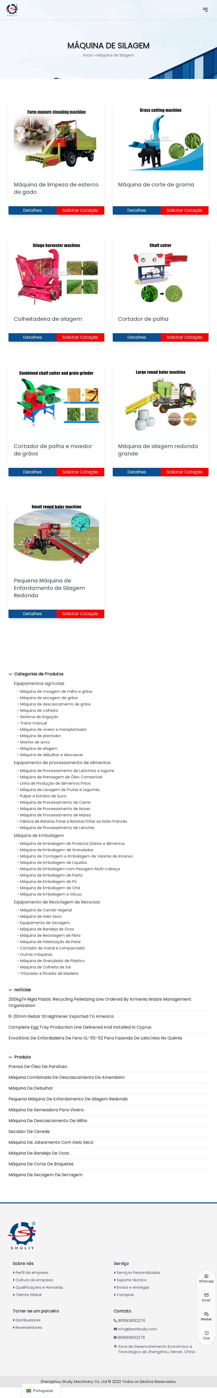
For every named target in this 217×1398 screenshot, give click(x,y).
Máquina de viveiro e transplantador (53, 729)
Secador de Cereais (29, 1131)
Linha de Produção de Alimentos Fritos (55, 783)
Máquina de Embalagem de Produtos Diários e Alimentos (72, 843)
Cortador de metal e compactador (52, 948)
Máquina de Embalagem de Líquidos (53, 862)
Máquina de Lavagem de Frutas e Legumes (60, 789)
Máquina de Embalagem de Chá (50, 888)
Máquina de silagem (38, 748)
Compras (125, 1294)
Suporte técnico (132, 1280)
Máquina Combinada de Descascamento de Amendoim (66, 1077)
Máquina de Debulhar (30, 1088)
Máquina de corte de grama (156, 184)
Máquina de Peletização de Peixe (50, 941)
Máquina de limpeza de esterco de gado (56, 188)
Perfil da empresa (32, 1272)
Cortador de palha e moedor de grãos (53, 450)
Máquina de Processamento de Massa (55, 815)
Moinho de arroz (35, 742)
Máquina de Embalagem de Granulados (56, 850)
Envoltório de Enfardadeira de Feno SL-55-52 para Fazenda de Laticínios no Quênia (95, 1038)
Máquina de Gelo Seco (41, 916)
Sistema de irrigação (39, 716)
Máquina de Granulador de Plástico (52, 960)
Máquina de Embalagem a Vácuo (51, 894)
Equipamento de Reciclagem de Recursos (57, 902)
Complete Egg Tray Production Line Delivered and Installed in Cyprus (79, 1027)
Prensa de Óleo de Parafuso (37, 1066)
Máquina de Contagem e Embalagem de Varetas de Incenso (76, 856)
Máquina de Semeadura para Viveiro (46, 1110)
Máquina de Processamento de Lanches (57, 827)
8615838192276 (131, 1320)
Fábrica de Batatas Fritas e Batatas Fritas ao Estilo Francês (73, 821)
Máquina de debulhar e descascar (51, 754)
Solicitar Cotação (80, 210)
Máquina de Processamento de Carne (55, 802)
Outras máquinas (36, 954)
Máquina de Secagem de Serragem (45, 1175)
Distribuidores (28, 1320)
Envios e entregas (133, 1287)
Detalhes (32, 210)
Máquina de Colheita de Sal (45, 967)
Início (88, 55)
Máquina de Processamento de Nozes (55, 808)
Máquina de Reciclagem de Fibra (50, 935)
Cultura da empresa (34, 1280)
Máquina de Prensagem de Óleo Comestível (61, 777)
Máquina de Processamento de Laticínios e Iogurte (67, 770)
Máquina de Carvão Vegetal (46, 910)
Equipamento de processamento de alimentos (62, 763)
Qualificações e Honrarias (39, 1287)
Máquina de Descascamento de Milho (47, 1121)
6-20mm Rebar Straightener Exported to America (61, 1016)
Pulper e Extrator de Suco (43, 796)
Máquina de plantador (40, 735)
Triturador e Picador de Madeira (49, 973)
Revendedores (29, 1327)
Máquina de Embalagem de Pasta (51, 875)
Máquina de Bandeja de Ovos (47, 929)
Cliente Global (29, 1294)
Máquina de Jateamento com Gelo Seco (50, 1142)
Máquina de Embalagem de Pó (48, 881)
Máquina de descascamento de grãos (55, 704)
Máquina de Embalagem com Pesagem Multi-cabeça (70, 869)
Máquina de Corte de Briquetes (41, 1164)
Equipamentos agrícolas (39, 683)
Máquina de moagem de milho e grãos (56, 691)
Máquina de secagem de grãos (49, 697)
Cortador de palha (143, 319)
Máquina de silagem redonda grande (158, 450)
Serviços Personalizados (138, 1272)
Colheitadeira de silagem (48, 319)
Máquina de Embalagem (39, 835)
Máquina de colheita (39, 710)
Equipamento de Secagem (45, 922)
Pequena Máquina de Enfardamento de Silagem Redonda (68, 1099)
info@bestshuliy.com (137, 1329)
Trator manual (33, 723)
